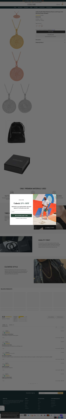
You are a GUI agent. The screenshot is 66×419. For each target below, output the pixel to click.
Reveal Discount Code (21, 215)
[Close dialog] (55, 195)
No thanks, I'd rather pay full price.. (21, 218)
